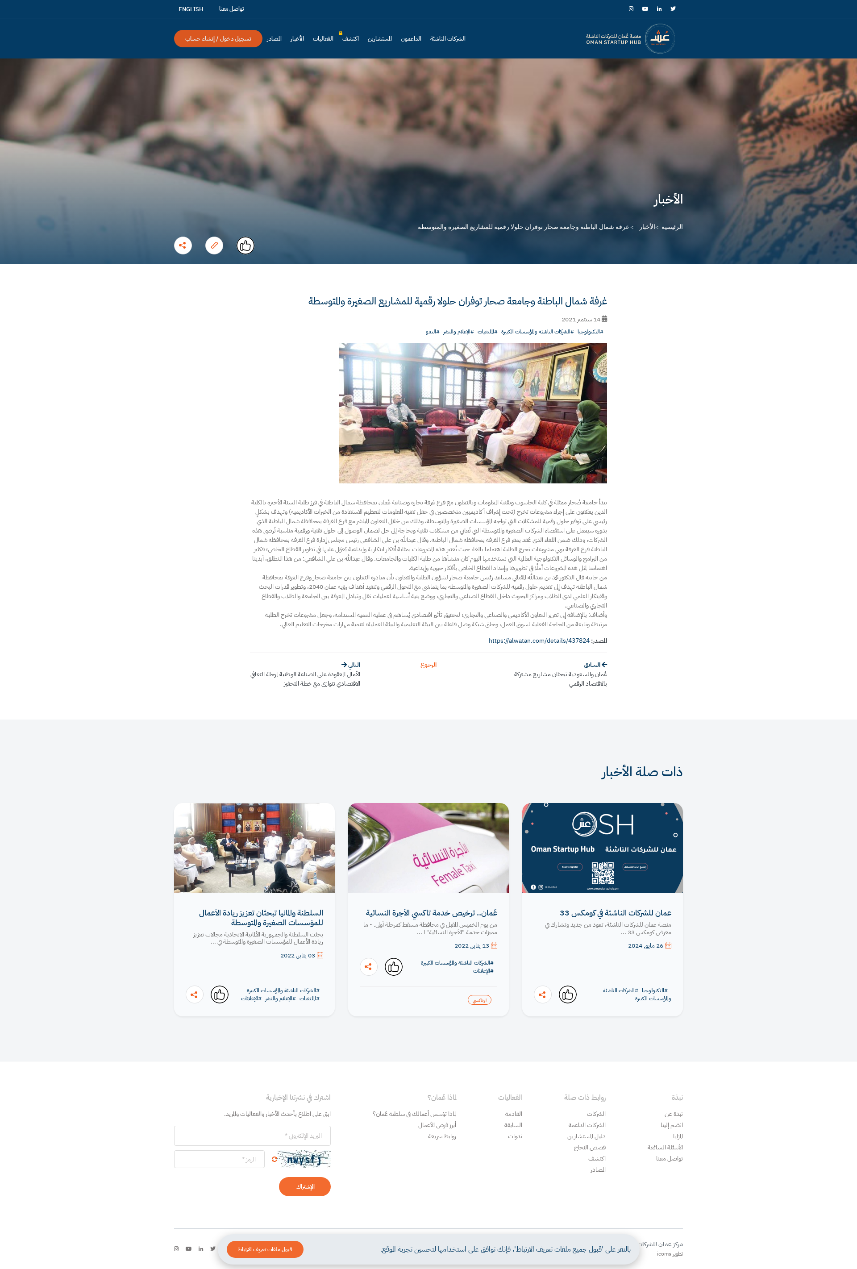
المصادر (274, 38)
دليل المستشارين (586, 1136)
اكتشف (350, 40)
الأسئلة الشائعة (665, 1147)
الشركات (596, 1114)
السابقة (513, 1125)
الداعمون (411, 38)
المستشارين (380, 38)
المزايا (678, 1136)
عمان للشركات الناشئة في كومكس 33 (615, 913)
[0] (245, 245)
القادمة (513, 1114)
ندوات (515, 1136)
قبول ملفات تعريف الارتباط (265, 1249)
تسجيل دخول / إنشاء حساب (218, 38)
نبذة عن (674, 1114)
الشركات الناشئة (448, 38)
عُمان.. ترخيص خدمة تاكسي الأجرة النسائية (431, 913)
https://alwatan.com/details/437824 (539, 640)
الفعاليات (323, 38)
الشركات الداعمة (587, 1125)
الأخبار (297, 38)
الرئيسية (672, 226)
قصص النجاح (590, 1147)
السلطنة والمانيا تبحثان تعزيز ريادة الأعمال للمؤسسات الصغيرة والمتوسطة (261, 917)
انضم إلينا (672, 1125)
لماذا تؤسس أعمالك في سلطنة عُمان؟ (414, 1114)
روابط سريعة (442, 1136)
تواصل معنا (669, 1158)
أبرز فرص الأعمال (437, 1125)
